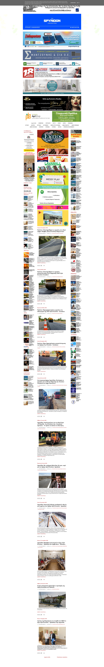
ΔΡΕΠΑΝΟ (61, 427)
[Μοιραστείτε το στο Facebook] (41, 265)
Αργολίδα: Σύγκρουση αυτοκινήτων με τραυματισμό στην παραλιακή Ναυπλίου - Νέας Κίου (29, 240)
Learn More (73, 2)
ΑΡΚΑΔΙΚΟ (61, 624)
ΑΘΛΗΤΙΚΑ (33, 125)
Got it (78, 2)
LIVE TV (54, 123)
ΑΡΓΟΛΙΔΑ (39, 125)
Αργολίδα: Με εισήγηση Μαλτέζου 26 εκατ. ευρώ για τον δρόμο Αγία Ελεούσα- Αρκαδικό (51, 466)
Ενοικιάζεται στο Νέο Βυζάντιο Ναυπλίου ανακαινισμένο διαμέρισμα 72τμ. (30, 228)
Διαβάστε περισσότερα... (41, 262)
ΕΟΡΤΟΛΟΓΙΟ (48, 123)
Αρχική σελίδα (47, 657)
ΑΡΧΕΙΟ (59, 123)
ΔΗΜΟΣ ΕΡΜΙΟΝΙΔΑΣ (75, 125)
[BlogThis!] (39, 265)
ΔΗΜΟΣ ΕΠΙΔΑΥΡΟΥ (65, 125)
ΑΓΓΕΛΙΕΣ (27, 125)
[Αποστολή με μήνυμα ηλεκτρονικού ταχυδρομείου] (37, 265)
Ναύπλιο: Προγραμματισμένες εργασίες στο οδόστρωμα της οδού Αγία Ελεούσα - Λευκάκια (51, 310)
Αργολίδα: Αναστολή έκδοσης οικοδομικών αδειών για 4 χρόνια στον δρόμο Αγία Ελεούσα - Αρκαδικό (52, 505)
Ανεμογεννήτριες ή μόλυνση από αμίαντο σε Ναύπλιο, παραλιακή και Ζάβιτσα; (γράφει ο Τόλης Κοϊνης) (29, 233)
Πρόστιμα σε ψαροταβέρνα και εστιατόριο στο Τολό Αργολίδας (30, 210)
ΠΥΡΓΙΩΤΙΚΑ (61, 233)
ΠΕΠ (64, 624)
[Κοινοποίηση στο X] (40, 265)
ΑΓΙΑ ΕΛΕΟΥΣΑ (54, 233)
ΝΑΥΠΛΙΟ (58, 233)
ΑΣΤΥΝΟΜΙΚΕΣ (45, 125)
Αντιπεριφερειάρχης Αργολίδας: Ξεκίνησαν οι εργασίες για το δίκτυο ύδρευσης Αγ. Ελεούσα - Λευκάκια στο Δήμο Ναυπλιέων (51, 381)
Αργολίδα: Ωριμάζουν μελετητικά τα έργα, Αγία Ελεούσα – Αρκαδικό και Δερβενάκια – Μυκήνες (51, 543)
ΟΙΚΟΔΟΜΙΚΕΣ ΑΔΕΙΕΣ (41, 509)
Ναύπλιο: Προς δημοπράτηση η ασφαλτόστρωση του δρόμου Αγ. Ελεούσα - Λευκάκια (51, 344)
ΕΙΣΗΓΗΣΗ (39, 470)
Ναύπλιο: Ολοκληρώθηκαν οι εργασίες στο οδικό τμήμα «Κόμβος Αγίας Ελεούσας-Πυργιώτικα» (51, 230)
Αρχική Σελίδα (33, 123)
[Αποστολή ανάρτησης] (43, 265)
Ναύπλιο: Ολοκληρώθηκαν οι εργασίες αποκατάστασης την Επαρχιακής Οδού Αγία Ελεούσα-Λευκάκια (50, 273)
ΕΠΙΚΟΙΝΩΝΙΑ (70, 123)
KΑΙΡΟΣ (64, 123)
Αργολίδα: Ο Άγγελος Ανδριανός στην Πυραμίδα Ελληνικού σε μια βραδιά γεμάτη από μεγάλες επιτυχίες (28, 246)
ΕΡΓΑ (38, 547)
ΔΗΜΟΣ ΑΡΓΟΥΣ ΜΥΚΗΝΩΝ (55, 125)
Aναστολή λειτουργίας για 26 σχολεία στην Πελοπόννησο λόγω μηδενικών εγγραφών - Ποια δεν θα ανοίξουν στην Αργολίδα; (29, 205)
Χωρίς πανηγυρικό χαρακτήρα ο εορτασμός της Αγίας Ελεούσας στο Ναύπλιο (51, 586)
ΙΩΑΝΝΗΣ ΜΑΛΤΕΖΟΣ (44, 470)
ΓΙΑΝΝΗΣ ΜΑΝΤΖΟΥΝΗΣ (60, 385)
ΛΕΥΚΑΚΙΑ (58, 276)
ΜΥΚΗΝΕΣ (41, 547)
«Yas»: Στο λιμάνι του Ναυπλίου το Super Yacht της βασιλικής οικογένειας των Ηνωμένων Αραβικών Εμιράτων (28, 198)
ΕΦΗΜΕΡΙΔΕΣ (41, 123)
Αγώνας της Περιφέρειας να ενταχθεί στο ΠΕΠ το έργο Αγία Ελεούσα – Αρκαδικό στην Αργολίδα (51, 621)
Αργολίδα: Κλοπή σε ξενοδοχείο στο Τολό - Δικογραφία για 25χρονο (31, 222)
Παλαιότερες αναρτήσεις (62, 657)
